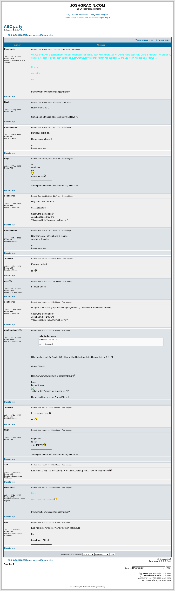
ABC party (13, 26)
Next (23, 30)
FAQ (68, 15)
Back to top (9, 96)
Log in (107, 18)
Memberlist (83, 15)
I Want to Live (46, 35)
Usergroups (95, 15)
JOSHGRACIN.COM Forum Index (23, 35)
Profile (67, 18)
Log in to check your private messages (87, 18)
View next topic (163, 40)
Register (104, 15)
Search (75, 15)
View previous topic (144, 40)
